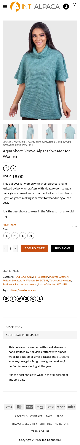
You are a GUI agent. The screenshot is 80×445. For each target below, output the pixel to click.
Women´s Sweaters (41, 142)
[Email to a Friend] (26, 299)
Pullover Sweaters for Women (19, 280)
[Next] (71, 70)
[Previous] (9, 70)
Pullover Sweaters (59, 276)
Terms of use (40, 431)
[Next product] (6, 168)
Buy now (62, 248)
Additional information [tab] (23, 334)
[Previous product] (13, 168)
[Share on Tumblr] (40, 299)
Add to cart (34, 248)
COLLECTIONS (24, 276)
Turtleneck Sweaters (60, 280)
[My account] (66, 7)
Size (5, 229)
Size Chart (9, 224)
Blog (60, 416)
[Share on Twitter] (20, 299)
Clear (74, 226)
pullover (13, 290)
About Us (21, 416)
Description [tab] (14, 327)
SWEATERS (42, 280)
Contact (36, 416)
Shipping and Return (54, 423)
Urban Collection (47, 284)
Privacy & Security (24, 423)
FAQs (49, 416)
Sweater (22, 290)
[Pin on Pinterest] (33, 299)
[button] (5, 6)
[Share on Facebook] (13, 299)
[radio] (7, 235)
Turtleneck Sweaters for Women (20, 284)
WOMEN (19, 142)
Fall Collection (40, 276)
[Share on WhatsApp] (6, 299)
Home (7, 142)
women (32, 290)
